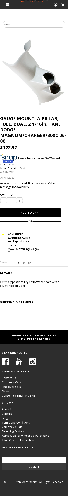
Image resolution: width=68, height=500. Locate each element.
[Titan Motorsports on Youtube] (19, 363)
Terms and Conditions (16, 422)
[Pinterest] (24, 263)
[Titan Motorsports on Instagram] (32, 363)
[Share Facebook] (14, 263)
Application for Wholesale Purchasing (25, 435)
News (5, 391)
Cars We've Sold (12, 427)
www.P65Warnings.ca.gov (23, 249)
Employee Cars (11, 386)
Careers (7, 413)
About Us (8, 409)
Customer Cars (11, 382)
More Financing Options (14, 168)
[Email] (9, 263)
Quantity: (6, 194)
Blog (5, 418)
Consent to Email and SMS (19, 395)
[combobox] (34, 24)
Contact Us (9, 378)
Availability (8, 183)
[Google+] (29, 263)
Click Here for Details (34, 339)
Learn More (7, 164)
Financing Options (13, 431)
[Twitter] (19, 263)
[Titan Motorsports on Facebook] (5, 363)
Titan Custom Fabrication (18, 440)
